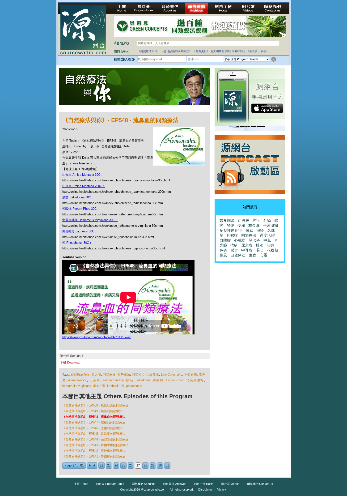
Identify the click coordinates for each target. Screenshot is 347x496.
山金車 (94, 380)
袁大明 (96, 374)
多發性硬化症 (231, 230)
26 (130, 465)
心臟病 (239, 240)
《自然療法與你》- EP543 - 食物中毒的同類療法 (95, 445)
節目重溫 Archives (174, 484)
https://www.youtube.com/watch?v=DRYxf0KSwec (96, 337)
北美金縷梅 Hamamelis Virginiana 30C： (90, 220)
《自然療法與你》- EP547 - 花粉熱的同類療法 (93, 422)
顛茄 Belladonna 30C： (78, 197)
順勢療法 (124, 374)
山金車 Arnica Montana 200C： (83, 186)
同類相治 (138, 374)
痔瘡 (234, 245)
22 (101, 465)
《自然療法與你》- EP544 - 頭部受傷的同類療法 (95, 439)
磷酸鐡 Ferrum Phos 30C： (81, 208)
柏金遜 (254, 225)
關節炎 (254, 240)
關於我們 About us (143, 484)
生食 (252, 255)
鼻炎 (223, 250)
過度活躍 (267, 235)
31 (167, 465)
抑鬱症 (232, 235)
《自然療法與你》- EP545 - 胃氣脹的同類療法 (93, 434)
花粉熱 (272, 250)
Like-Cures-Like (171, 374)
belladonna (143, 380)
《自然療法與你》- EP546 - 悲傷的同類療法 (92, 428)
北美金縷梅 (195, 380)
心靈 (263, 255)
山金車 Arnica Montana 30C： (82, 174)
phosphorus (134, 386)
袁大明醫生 (217, 51)
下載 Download (70, 362)
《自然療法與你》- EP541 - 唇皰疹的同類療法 (93, 456)
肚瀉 (259, 245)
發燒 (230, 225)
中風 (267, 240)
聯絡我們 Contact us (260, 484)
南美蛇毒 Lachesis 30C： (79, 231)
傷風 (223, 255)
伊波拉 (243, 220)
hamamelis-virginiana (76, 386)
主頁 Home (81, 484)
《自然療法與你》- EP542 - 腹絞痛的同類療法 (93, 451)
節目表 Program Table (110, 484)
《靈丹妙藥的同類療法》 (176, 51)
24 (116, 465)
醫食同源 (227, 220)
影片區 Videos (230, 484)
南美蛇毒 (99, 386)
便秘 (241, 225)
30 (160, 465)
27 (138, 465)
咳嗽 (270, 245)
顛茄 (129, 380)
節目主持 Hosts (203, 484)
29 (152, 465)
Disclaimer (205, 489)
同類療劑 (190, 374)
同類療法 (109, 374)
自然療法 (237, 255)
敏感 (249, 230)
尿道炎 (247, 245)
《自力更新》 (201, 51)
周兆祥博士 (239, 51)
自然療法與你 (80, 374)
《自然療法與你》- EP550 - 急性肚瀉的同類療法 (95, 405)
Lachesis (113, 386)
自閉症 (225, 240)
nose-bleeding (77, 380)
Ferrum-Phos (175, 380)
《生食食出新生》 (257, 51)
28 (145, 465)
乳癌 (267, 220)
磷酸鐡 (158, 380)
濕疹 (260, 230)
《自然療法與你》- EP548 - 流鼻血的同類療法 (93, 417)
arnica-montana (113, 380)
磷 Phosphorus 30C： (77, 242)
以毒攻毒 (153, 374)
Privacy (221, 489)
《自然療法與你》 (148, 51)
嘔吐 (259, 250)
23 (108, 465)
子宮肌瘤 (270, 225)
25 (123, 465)
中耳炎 (247, 250)
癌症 (228, 51)
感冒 (234, 250)
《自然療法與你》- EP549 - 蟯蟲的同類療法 (92, 411)
